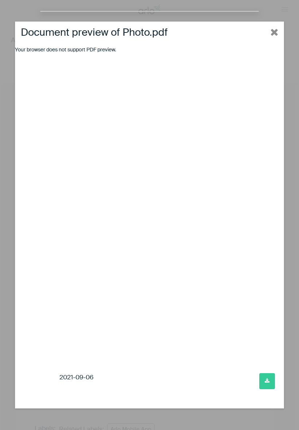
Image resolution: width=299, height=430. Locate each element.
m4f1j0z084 (41, 378)
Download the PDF (138, 49)
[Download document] (267, 381)
